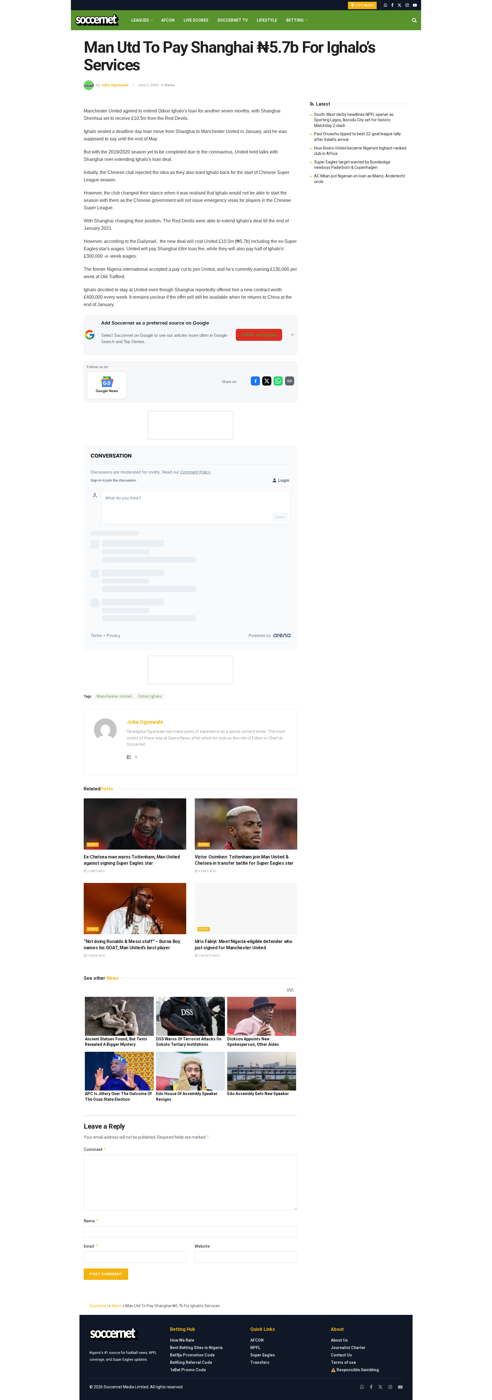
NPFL (255, 1347)
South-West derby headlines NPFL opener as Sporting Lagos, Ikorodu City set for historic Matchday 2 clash (353, 120)
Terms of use (343, 1362)
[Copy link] (289, 381)
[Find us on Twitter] (399, 5)
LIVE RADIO (364, 5)
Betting (295, 20)
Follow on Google (258, 334)
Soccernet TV (233, 20)
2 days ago (95, 871)
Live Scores (196, 20)
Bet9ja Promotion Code (192, 1355)
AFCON (168, 20)
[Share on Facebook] (255, 381)
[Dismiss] (292, 334)
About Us (339, 1340)
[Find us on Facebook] (392, 5)
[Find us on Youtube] (415, 5)
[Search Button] (414, 20)
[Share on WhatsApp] (278, 381)
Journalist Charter (348, 1347)
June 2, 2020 (148, 85)
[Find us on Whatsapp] (385, 5)
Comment (95, 1149)
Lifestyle (267, 20)
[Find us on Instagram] (407, 5)
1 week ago (95, 956)
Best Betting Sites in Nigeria (196, 1347)
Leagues (140, 20)
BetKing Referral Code (191, 1362)
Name (91, 1220)
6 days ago (206, 871)
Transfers (259, 1362)
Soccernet (98, 1305)
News (170, 85)
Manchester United (114, 696)
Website (202, 1246)
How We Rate (182, 1340)
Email (91, 1246)
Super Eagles (262, 1355)
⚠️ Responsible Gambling (355, 1370)
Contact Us (341, 1355)
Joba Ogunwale (115, 85)
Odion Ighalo (150, 696)
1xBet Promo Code (188, 1370)
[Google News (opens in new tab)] (107, 385)
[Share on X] (266, 381)
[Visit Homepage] (97, 20)
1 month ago (208, 956)
